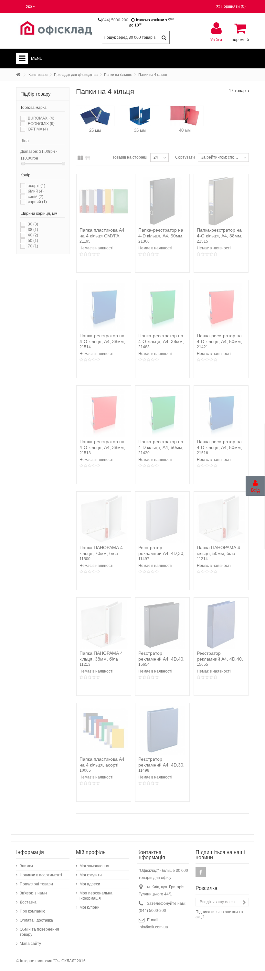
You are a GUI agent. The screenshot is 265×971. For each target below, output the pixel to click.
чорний (37, 202)
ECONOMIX (41, 123)
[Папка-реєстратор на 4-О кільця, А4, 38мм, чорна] (221, 201)
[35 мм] (140, 116)
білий (36, 191)
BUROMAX (41, 118)
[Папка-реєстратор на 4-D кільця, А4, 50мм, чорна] (162, 201)
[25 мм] (95, 116)
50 (33, 240)
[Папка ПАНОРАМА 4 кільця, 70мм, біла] (104, 519)
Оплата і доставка (36, 920)
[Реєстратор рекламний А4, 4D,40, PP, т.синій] (221, 624)
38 (33, 229)
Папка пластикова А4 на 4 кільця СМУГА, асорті (102, 235)
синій (35, 196)
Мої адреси (90, 884)
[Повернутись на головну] (18, 75)
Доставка (28, 902)
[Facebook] (201, 872)
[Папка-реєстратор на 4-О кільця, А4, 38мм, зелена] (162, 307)
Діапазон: (29, 151)
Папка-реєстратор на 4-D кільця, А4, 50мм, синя (219, 447)
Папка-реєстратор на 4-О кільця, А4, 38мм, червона (102, 447)
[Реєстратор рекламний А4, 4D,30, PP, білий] (162, 519)
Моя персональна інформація (96, 896)
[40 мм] (185, 116)
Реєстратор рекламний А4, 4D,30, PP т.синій (161, 765)
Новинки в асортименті (41, 875)
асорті (36, 185)
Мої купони (90, 907)
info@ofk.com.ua (153, 927)
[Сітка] (80, 158)
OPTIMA (38, 129)
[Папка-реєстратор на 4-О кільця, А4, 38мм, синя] (104, 307)
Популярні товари (36, 884)
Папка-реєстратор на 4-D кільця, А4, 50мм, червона (219, 341)
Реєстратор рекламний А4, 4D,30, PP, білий (161, 553)
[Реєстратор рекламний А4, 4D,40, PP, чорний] (162, 624)
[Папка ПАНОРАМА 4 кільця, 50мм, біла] (221, 519)
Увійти (216, 40)
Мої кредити (91, 875)
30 (33, 224)
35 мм (140, 130)
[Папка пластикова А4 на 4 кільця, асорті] (104, 730)
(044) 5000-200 (114, 20)
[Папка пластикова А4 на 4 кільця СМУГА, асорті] (104, 201)
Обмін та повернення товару (39, 932)
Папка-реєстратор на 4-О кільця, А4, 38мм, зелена (161, 341)
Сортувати (185, 157)
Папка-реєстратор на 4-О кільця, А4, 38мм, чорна (219, 235)
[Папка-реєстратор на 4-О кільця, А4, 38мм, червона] (104, 413)
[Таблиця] (87, 158)
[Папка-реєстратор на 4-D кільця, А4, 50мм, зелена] (162, 413)
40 (33, 235)
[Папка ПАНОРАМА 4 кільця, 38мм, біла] (104, 624)
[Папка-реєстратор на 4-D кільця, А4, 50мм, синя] (221, 413)
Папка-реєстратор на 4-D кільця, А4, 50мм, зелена (161, 447)
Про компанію (32, 911)
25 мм (95, 130)
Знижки (26, 866)
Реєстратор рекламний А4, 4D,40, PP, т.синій (220, 659)
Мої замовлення (94, 866)
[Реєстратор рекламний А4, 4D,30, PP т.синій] (162, 730)
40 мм (185, 130)
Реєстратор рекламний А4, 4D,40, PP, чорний (161, 659)
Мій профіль (90, 852)
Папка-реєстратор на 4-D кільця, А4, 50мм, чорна (161, 235)
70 (33, 246)
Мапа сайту (30, 943)
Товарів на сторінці (129, 157)
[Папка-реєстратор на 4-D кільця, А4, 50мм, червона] (221, 307)
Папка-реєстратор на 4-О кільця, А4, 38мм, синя (102, 341)
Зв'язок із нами (33, 893)
